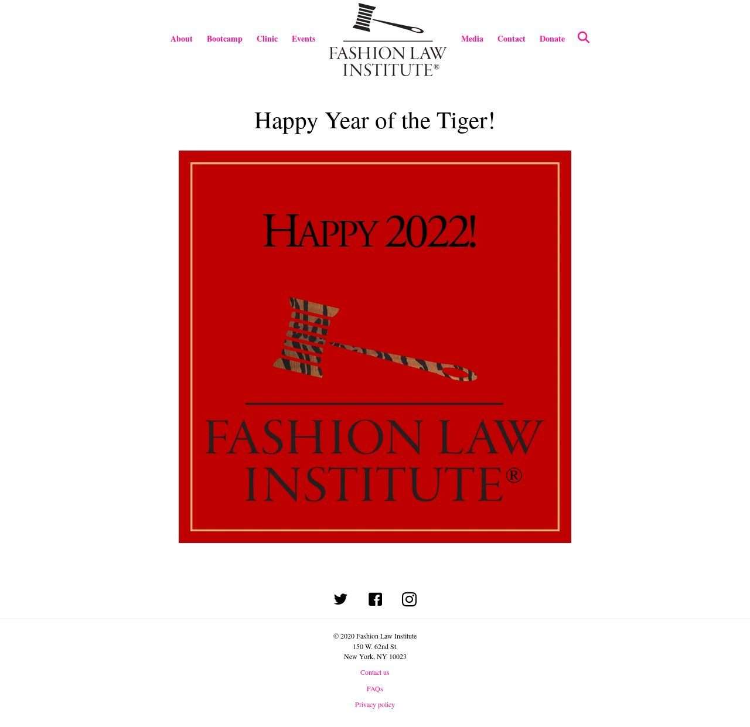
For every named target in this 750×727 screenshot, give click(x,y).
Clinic (267, 38)
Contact (511, 38)
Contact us (375, 672)
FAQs (375, 688)
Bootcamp (225, 38)
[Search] (579, 37)
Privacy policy (375, 704)
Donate (552, 38)
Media (472, 38)
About (182, 38)
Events (303, 38)
